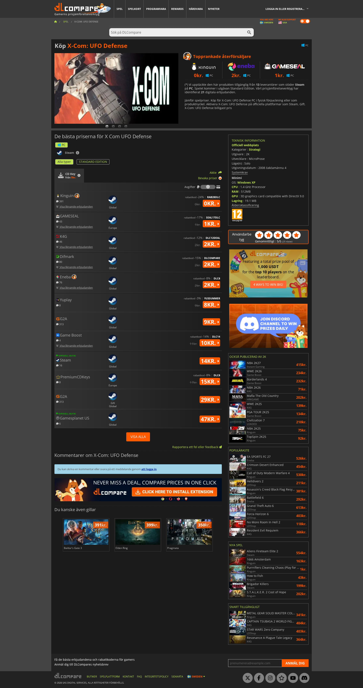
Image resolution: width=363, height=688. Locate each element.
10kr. (209, 342)
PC (63, 145)
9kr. (210, 321)
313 (61, 324)
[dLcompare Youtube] (292, 678)
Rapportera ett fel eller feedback (195, 447)
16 (60, 365)
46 (60, 241)
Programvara (156, 9)
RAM (235, 191)
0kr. (210, 203)
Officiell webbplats (245, 145)
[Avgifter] (208, 187)
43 (60, 221)
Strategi (254, 149)
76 (60, 282)
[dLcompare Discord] (303, 678)
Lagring (237, 201)
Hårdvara (196, 9)
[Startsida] (55, 21)
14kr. (209, 360)
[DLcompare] (68, 675)
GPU (235, 196)
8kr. (210, 304)
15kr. (209, 381)
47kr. (209, 419)
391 (61, 201)
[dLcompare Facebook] (258, 678)
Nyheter (214, 9)
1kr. (210, 223)
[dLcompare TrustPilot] (280, 678)
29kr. (209, 399)
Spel (120, 9)
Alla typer (64, 162)
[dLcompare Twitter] (246, 678)
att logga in (149, 469)
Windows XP (246, 182)
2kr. (210, 244)
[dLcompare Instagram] (269, 678)
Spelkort (134, 9)
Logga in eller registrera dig (287, 9)
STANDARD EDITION (93, 162)
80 (60, 261)
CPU (235, 187)
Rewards (177, 9)
